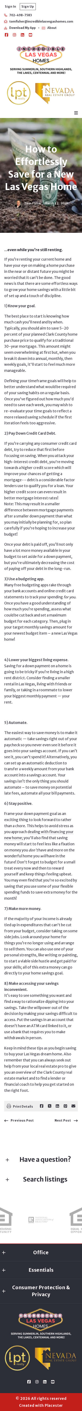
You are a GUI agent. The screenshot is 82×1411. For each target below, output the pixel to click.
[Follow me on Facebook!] (6, 35)
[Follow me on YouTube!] (30, 35)
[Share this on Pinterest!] (65, 1106)
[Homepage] (41, 59)
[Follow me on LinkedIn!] (22, 35)
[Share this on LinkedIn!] (57, 1106)
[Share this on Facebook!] (42, 1106)
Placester (54, 1405)
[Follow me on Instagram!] (14, 35)
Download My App (22, 28)
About (52, 28)
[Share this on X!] (50, 1106)
